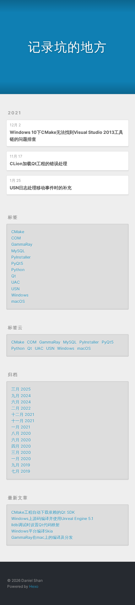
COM (16, 238)
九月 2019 (20, 465)
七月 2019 (20, 471)
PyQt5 (17, 263)
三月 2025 (21, 389)
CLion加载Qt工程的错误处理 (38, 163)
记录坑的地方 (67, 47)
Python (17, 269)
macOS (18, 301)
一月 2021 (20, 427)
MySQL (18, 251)
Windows (20, 295)
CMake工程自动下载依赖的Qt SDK (43, 512)
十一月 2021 (22, 420)
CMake (17, 231)
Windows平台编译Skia (32, 531)
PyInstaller (21, 257)
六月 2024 (21, 402)
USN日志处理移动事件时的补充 (41, 187)
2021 (14, 112)
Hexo (33, 586)
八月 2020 (21, 433)
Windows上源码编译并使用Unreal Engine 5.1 (52, 518)
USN (15, 289)
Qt (13, 276)
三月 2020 (21, 452)
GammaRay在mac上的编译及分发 (42, 537)
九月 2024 (21, 395)
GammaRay (21, 244)
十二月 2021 (22, 414)
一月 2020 (21, 458)
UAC (15, 282)
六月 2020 (21, 440)
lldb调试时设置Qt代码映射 (35, 525)
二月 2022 (21, 408)
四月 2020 (21, 446)
